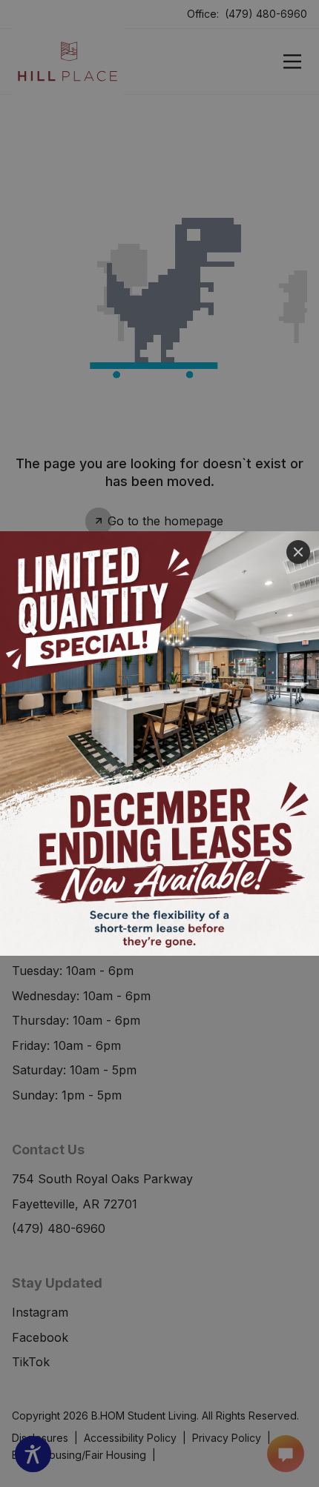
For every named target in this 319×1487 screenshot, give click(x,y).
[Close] (298, 552)
